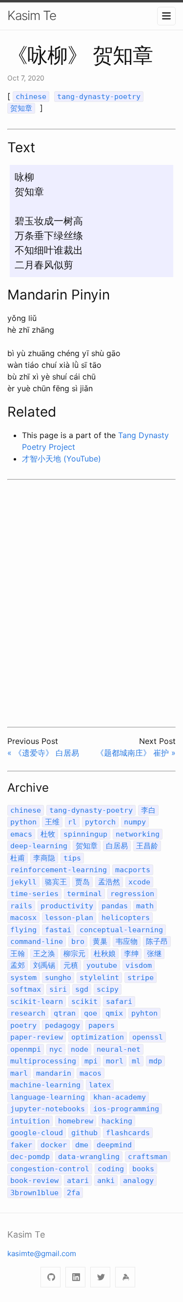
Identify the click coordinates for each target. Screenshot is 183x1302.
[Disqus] (91, 602)
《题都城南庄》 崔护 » (136, 753)
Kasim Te (31, 15)
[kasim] (125, 1277)
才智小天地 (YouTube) (61, 458)
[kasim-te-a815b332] (75, 1277)
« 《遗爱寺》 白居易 (43, 753)
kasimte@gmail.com (41, 1253)
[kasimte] (51, 1277)
